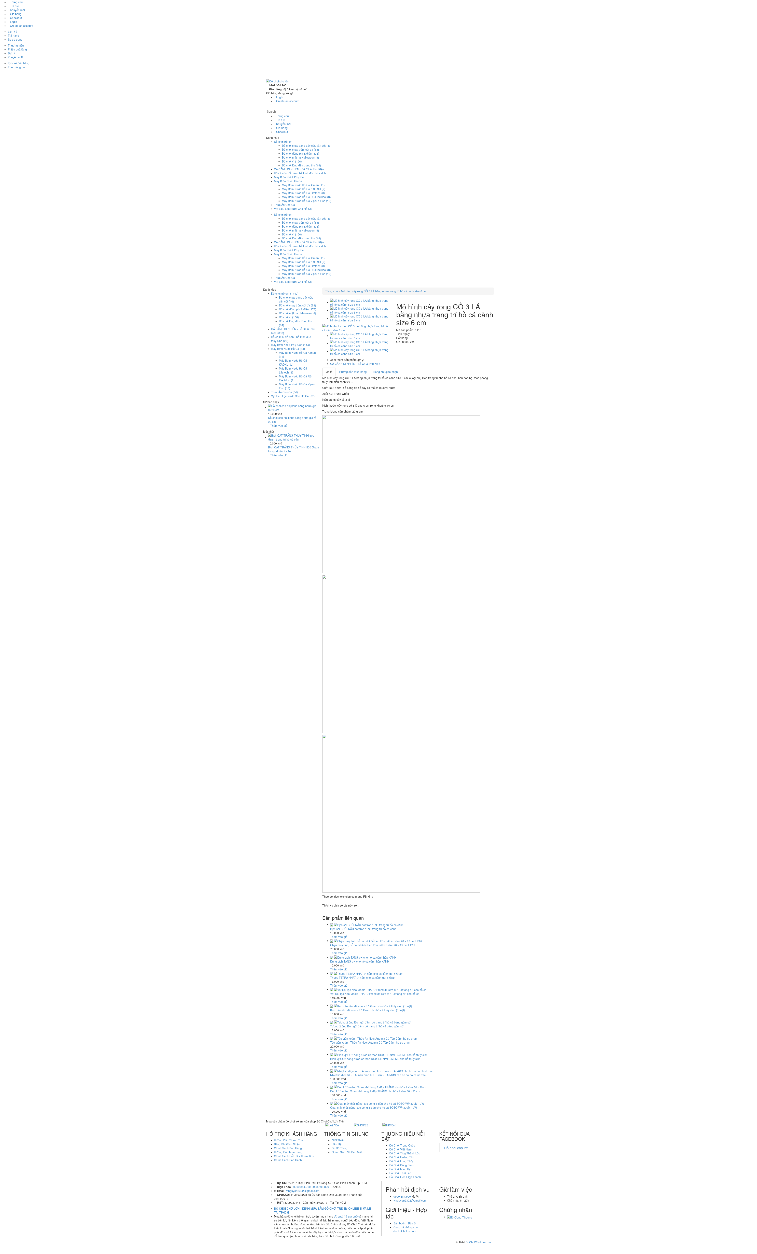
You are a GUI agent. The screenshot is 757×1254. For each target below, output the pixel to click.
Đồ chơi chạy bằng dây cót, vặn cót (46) (307, 146)
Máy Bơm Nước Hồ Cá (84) (288, 349)
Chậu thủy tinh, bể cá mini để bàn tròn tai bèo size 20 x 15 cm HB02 (372, 945)
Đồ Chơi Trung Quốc (402, 1145)
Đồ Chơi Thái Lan (400, 1173)
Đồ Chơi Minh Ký (399, 1169)
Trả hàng (13, 35)
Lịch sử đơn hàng (19, 63)
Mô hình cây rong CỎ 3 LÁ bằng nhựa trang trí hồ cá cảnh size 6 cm (384, 291)
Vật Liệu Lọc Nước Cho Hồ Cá (293, 209)
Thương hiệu (16, 45)
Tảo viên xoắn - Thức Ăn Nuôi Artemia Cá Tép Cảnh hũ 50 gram (370, 1042)
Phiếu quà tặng (17, 49)
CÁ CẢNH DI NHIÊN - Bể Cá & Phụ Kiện (299, 169)
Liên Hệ (336, 1144)
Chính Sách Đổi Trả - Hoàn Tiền (294, 1156)
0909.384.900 (302, 1187)
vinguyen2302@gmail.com (302, 1191)
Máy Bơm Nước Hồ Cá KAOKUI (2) (303, 189)
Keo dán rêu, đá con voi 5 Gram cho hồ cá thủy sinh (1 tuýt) (367, 1010)
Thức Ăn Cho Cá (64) (284, 392)
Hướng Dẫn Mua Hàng (288, 1152)
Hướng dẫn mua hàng (353, 372)
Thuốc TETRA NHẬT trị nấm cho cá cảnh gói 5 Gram (363, 977)
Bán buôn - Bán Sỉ (404, 1223)
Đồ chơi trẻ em (283, 142)
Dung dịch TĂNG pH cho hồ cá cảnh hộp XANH (359, 961)
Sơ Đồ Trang (340, 1148)
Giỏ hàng (15, 14)
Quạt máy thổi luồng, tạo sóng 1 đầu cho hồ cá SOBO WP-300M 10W (373, 1107)
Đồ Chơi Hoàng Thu (401, 1157)
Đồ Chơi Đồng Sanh (401, 1165)
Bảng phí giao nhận (385, 372)
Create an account (21, 26)
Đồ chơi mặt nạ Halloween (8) (300, 157)
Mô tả (329, 372)
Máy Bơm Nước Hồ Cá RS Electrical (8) (306, 197)
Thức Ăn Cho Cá (284, 205)
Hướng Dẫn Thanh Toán (289, 1140)
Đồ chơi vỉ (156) (292, 161)
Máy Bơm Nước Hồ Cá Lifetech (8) (303, 193)
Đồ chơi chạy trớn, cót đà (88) (300, 149)
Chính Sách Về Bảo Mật (347, 1152)
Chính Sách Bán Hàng (288, 1148)
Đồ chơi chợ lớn (456, 1147)
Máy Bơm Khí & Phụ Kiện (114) (290, 345)
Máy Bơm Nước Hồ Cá (288, 181)
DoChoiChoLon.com (478, 1242)
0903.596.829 (320, 1187)
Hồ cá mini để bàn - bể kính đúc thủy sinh (300, 173)
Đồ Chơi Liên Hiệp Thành (405, 1177)
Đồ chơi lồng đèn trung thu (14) (301, 165)
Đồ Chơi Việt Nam (400, 1149)
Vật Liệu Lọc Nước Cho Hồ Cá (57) (293, 396)
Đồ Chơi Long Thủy (401, 1161)
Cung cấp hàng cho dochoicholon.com (405, 1229)
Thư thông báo (17, 67)
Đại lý (11, 53)
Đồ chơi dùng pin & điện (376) (300, 153)
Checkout (16, 18)
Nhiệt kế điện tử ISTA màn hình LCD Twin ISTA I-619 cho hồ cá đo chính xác (378, 1075)
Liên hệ (12, 32)
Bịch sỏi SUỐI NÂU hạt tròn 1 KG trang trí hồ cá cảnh (363, 929)
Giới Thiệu (338, 1140)
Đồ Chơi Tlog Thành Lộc (404, 1153)
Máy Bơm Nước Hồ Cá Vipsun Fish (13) (306, 201)
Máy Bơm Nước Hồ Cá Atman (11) (303, 185)
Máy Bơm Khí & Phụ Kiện (289, 177)
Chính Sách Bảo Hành (288, 1160)
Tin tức (14, 6)
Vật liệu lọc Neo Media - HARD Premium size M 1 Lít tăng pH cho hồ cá (374, 994)
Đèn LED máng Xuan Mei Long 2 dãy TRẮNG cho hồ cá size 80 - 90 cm (375, 1091)
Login (13, 22)
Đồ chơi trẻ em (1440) (284, 293)
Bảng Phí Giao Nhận (287, 1144)
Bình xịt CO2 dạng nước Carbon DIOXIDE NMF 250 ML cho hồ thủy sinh (375, 1059)
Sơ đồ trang (15, 39)
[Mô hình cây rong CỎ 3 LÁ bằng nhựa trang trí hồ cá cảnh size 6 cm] (356, 328)
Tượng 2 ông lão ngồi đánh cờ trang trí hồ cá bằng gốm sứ (367, 1026)
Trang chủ (16, 2)
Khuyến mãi (17, 10)
